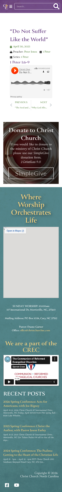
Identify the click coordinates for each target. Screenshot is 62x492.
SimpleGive (31, 173)
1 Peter (46, 52)
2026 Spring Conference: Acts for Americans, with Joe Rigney (25, 404)
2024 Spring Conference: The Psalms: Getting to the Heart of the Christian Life (30, 453)
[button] (9, 7)
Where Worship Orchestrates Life (31, 209)
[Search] (56, 6)
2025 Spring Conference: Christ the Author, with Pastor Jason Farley (26, 428)
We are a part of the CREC (31, 347)
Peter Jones (30, 52)
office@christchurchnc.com (35, 331)
